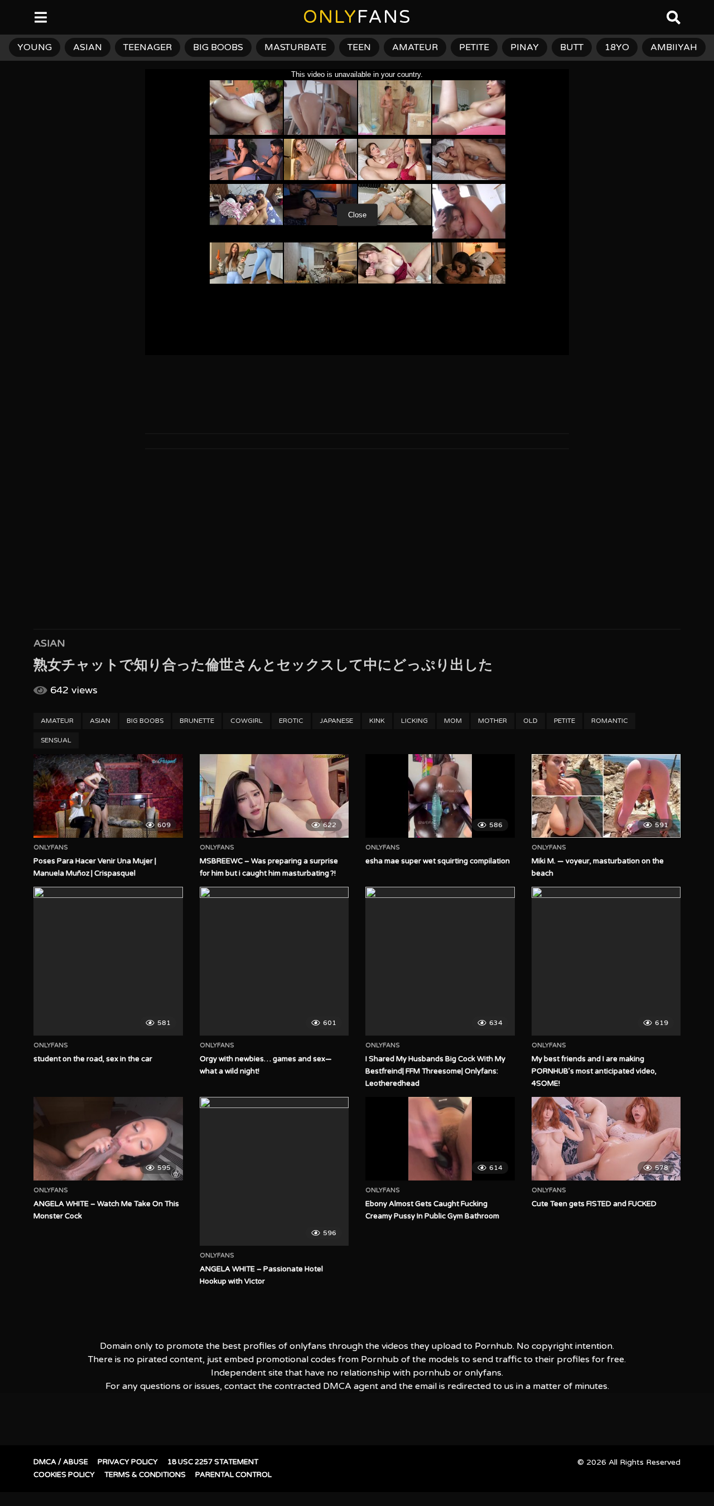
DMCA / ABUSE (60, 1462)
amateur (415, 47)
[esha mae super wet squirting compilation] (440, 796)
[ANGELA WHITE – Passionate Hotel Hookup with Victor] (274, 1171)
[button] (18, 16)
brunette (197, 721)
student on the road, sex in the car (92, 1059)
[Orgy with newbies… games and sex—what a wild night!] (274, 961)
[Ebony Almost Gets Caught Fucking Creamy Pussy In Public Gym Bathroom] (440, 1138)
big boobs (218, 47)
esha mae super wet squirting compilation (437, 861)
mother (492, 721)
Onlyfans (50, 847)
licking (414, 721)
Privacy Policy (128, 1462)
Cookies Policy (64, 1474)
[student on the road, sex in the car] (108, 961)
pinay (524, 47)
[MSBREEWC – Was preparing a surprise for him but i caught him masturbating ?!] (274, 796)
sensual (56, 740)
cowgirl (246, 721)
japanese (336, 721)
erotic (291, 721)
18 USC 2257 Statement (212, 1462)
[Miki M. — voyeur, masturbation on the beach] (606, 796)
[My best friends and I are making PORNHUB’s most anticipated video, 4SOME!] (606, 961)
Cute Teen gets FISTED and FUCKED (594, 1203)
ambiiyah (673, 47)
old (530, 721)
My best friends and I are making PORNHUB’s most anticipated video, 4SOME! (594, 1071)
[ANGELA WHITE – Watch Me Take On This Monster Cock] (108, 1138)
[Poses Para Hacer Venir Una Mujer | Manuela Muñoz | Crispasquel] (108, 796)
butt (571, 47)
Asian (49, 643)
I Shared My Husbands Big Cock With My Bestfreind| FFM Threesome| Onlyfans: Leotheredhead (435, 1071)
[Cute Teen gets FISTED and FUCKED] (606, 1138)
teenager (147, 47)
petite (474, 47)
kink (377, 721)
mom (453, 721)
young (34, 47)
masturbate (295, 47)
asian (87, 47)
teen (359, 47)
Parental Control (233, 1474)
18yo (617, 47)
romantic (609, 721)
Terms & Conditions (145, 1474)
